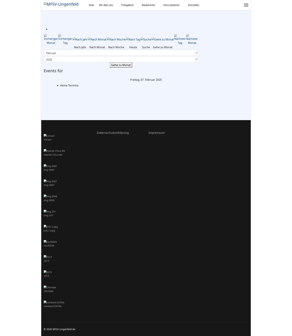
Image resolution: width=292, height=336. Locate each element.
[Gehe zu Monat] (163, 39)
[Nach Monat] (97, 39)
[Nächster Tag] (180, 39)
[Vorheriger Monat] (51, 39)
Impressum (157, 133)
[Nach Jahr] (80, 39)
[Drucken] (50, 29)
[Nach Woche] (116, 39)
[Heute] (133, 39)
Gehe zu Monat (121, 65)
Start (91, 5)
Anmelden (193, 5)
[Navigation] (246, 5)
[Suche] (146, 39)
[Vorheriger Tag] (65, 39)
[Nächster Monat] (192, 39)
